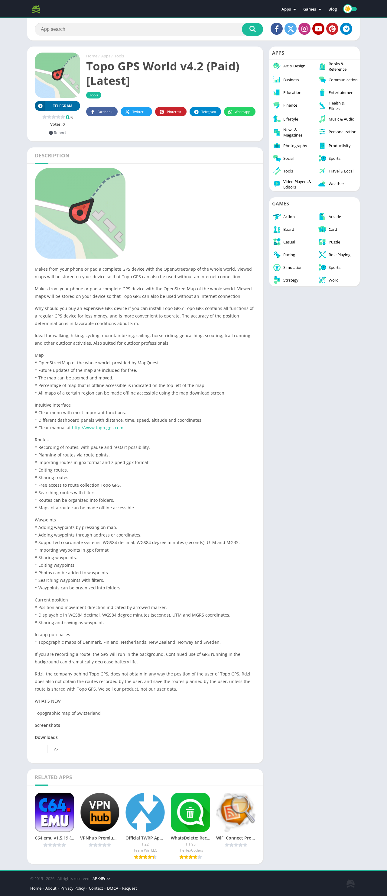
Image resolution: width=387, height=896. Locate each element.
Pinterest (174, 111)
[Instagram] (304, 29)
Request (129, 888)
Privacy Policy (72, 888)
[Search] (252, 29)
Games (309, 9)
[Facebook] (277, 29)
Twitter (138, 111)
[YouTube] (318, 29)
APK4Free (101, 878)
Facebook (104, 111)
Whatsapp (242, 111)
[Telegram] (346, 29)
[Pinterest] (332, 29)
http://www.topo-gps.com (97, 427)
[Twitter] (291, 29)
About (51, 888)
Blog (332, 9)
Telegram (208, 111)
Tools (119, 56)
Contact (96, 888)
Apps (286, 9)
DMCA (112, 888)
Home (91, 56)
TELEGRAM (62, 105)
